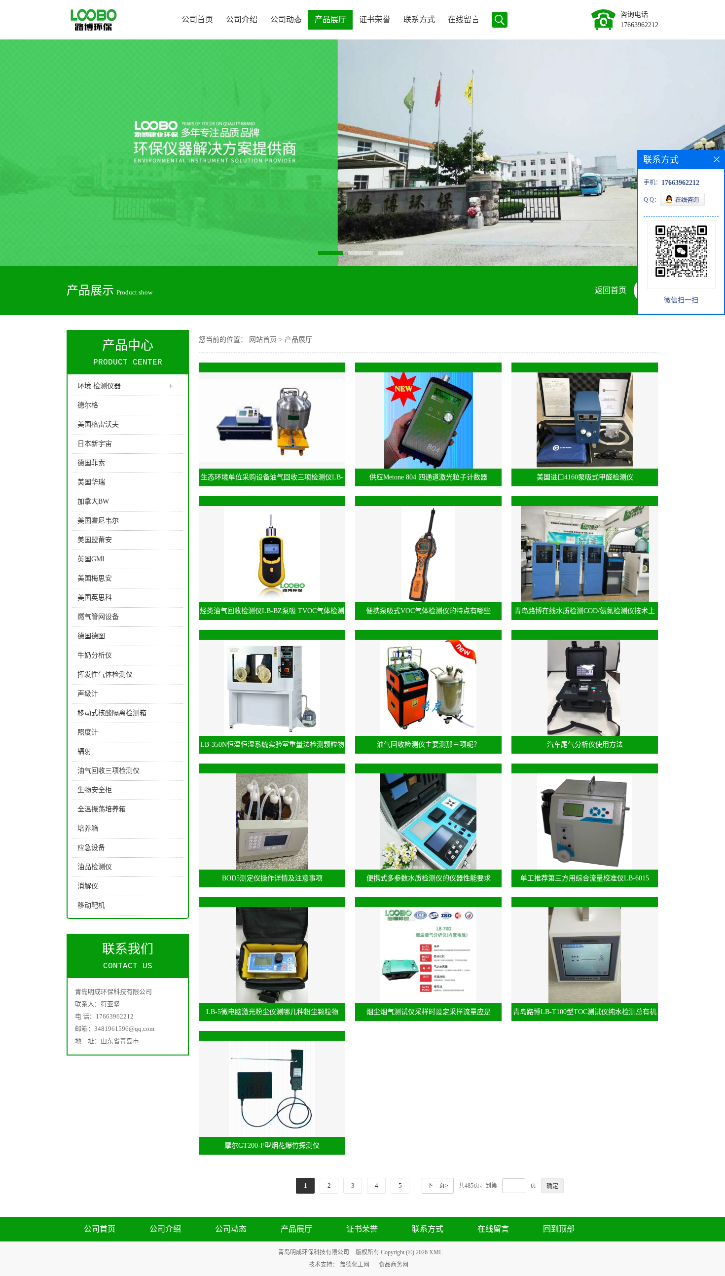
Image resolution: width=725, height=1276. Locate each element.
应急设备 (91, 847)
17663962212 (639, 25)
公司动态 (286, 19)
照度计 (87, 732)
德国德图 (91, 636)
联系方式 (419, 19)
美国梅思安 (94, 578)
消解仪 (87, 886)
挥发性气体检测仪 (105, 674)
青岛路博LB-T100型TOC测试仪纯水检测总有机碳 (584, 1014)
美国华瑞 (91, 482)
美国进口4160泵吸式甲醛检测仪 (585, 477)
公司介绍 (241, 19)
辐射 (84, 751)
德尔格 (87, 405)
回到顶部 (559, 1229)
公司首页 (197, 19)
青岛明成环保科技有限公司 (313, 1252)
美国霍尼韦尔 (98, 520)
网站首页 (263, 339)
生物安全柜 (94, 790)
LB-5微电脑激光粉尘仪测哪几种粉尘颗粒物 (272, 1012)
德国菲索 (91, 463)
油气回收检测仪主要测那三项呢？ (428, 744)
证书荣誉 (375, 19)
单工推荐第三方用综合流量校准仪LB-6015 (584, 878)
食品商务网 (393, 1264)
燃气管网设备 (98, 616)
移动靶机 (91, 905)
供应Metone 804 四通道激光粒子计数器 (428, 477)
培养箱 (87, 828)
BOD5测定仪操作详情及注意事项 (272, 878)
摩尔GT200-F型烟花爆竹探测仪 (272, 1145)
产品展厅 (330, 19)
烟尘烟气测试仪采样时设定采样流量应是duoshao (428, 1014)
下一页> (437, 1185)
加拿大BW (93, 501)
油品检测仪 (94, 867)
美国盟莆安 (94, 540)
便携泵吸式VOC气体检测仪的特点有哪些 (428, 611)
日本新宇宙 (94, 443)
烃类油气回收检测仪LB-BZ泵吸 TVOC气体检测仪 (272, 613)
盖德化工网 (354, 1264)
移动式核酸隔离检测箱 (111, 713)
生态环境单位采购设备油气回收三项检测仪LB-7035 (272, 480)
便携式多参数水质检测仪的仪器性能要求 (428, 878)
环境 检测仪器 (99, 386)
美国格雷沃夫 (98, 424)
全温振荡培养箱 (101, 809)
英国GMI (91, 559)
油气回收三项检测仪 (108, 770)
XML (435, 1252)
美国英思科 (94, 597)
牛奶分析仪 (94, 655)
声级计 (87, 693)
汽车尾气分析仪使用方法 (585, 744)
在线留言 (463, 19)
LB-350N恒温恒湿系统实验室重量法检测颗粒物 (272, 744)
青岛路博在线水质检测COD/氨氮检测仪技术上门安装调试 (584, 613)
